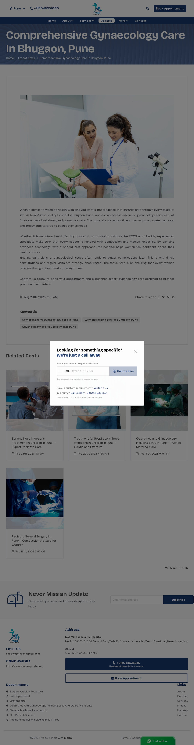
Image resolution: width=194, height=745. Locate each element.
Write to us (101, 387)
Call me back (125, 370)
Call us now (88, 392)
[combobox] (63, 370)
